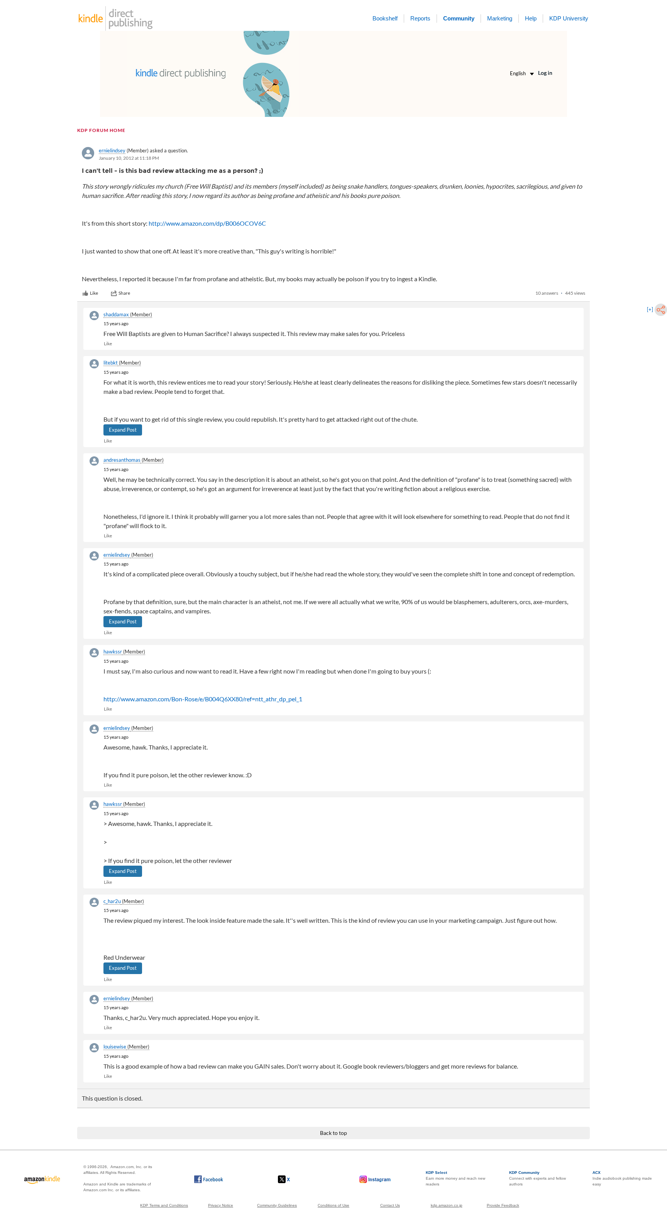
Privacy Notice (220, 1205)
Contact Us (390, 1205)
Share (124, 293)
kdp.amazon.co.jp (446, 1205)
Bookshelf (385, 18)
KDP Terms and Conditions (164, 1205)
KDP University (568, 18)
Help (531, 18)
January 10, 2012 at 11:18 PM (129, 158)
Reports (420, 18)
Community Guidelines (277, 1205)
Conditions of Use (333, 1205)
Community (458, 18)
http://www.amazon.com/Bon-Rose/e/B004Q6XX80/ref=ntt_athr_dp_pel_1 (202, 698)
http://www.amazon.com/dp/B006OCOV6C (207, 223)
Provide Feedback (503, 1205)
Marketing (499, 18)
